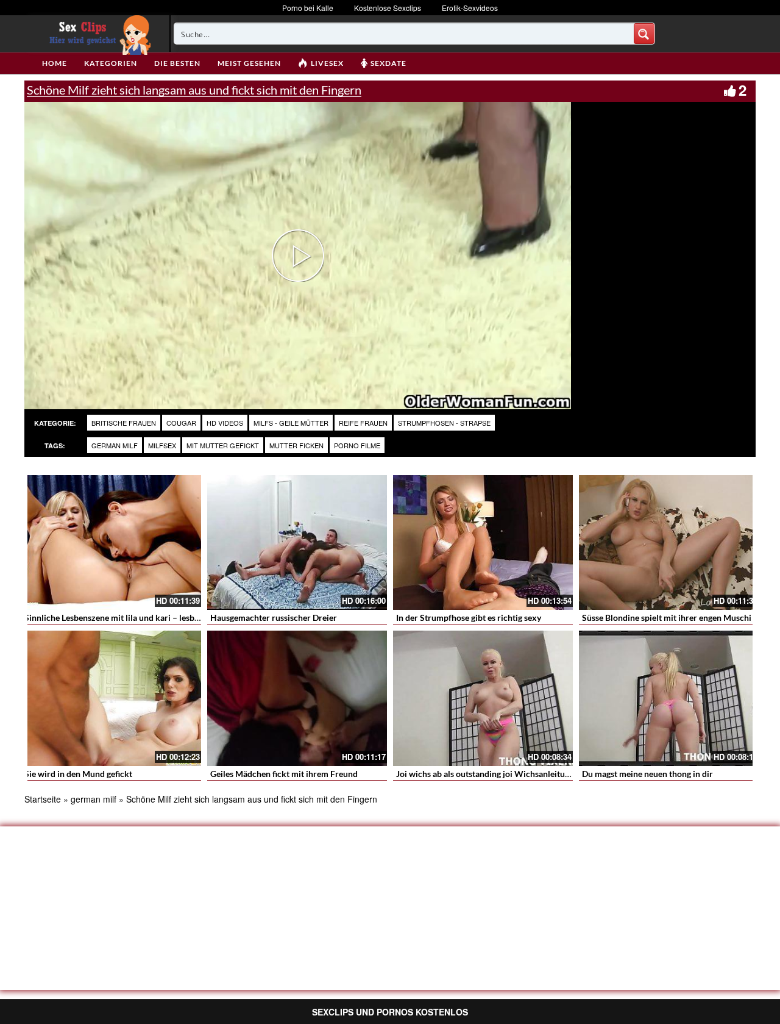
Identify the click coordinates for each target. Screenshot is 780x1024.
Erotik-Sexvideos (470, 7)
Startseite (42, 799)
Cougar (181, 423)
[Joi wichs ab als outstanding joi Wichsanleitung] (483, 698)
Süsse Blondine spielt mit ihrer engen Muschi (666, 617)
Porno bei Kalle (307, 7)
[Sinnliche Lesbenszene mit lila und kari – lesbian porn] (111, 542)
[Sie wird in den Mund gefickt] (111, 698)
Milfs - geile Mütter (291, 423)
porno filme (357, 445)
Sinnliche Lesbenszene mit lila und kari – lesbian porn (125, 617)
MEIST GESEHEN (249, 63)
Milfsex (162, 445)
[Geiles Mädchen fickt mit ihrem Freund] (297, 698)
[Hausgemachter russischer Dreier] (297, 542)
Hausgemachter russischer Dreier (273, 617)
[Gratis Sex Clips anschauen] (97, 33)
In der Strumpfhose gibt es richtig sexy (468, 617)
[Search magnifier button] (644, 33)
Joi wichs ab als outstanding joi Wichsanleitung (485, 773)
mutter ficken (296, 445)
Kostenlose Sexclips (387, 7)
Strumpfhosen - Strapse (444, 423)
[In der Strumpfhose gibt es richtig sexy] (483, 542)
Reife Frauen (363, 423)
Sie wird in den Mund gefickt (78, 773)
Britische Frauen (123, 423)
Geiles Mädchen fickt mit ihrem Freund (284, 773)
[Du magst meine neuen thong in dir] (669, 698)
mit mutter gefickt (222, 445)
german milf (114, 445)
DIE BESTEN (177, 63)
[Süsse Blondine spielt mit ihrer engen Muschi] (669, 542)
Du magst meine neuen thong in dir (647, 773)
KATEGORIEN (110, 63)
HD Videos (225, 423)
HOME (54, 63)
